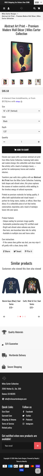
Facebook (29, 411)
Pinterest (28, 419)
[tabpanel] (11, 290)
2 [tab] (20, 316)
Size (3, 106)
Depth (4, 127)
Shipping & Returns (9, 419)
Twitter (28, 415)
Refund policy (7, 427)
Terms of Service (8, 423)
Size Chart (5, 411)
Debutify (24, 461)
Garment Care (7, 415)
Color (4, 116)
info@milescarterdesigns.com (15, 398)
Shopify (36, 458)
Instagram (29, 423)
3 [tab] (22, 316)
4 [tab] (25, 316)
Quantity (5, 137)
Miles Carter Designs (9, 14)
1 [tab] (18, 316)
